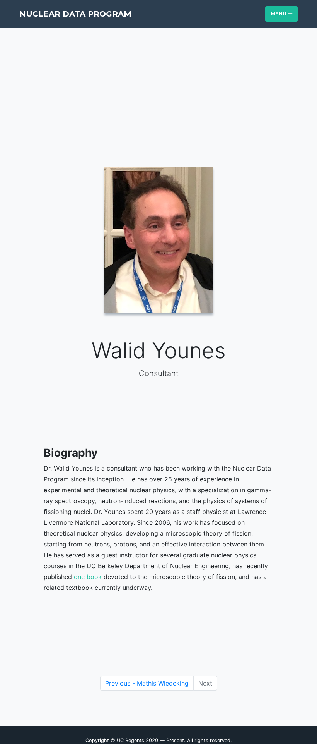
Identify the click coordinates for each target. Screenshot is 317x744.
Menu (279, 14)
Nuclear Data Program (75, 14)
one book (88, 577)
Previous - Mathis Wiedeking (147, 683)
